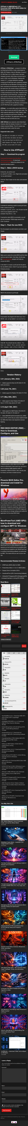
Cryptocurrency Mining (6, 12)
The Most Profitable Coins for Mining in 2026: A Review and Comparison (13, 863)
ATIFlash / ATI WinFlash (6, 639)
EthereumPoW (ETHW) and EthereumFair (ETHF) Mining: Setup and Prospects (12, 926)
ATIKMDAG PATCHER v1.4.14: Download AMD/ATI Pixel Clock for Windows (13, 722)
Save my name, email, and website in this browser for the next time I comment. (12, 1105)
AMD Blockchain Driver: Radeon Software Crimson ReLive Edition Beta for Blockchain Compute (13, 784)
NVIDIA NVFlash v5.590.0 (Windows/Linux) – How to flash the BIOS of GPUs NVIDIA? (14, 767)
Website (4, 1099)
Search (24, 646)
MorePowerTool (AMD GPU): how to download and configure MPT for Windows (14, 523)
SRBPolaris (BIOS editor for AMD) (11, 565)
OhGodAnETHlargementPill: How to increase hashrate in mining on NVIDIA (14, 778)
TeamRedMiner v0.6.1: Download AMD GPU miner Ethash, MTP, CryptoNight (13, 716)
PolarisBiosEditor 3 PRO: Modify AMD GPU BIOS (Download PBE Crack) (13, 739)
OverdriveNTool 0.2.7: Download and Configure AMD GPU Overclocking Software (13, 733)
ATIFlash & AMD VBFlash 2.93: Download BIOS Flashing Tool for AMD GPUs (13, 772)
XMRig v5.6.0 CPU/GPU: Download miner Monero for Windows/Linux (13, 796)
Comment (4, 1067)
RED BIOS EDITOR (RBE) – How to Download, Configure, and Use (13, 431)
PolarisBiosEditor (7, 259)
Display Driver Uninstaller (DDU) (11, 570)
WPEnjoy (2, 1118)
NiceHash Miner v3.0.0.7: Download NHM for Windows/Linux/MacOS (14, 750)
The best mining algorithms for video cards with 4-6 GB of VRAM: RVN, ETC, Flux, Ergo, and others (13, 885)
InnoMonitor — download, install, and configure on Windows (13, 1052)
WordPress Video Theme (19, 1116)
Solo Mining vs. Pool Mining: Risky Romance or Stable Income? (13, 1010)
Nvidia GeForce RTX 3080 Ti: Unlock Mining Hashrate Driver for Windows (13, 756)
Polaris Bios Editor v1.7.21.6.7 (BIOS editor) (13, 568)
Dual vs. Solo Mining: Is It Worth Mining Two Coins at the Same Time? (12, 1031)
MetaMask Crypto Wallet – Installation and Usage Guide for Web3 (12, 843)
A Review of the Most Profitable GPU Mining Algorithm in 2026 (13, 989)
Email (3, 1092)
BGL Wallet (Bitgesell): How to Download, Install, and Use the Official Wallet (12, 822)
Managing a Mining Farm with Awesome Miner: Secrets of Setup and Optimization (13, 905)
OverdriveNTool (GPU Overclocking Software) (14, 573)
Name (3, 1085)
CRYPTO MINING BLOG (9, 2)
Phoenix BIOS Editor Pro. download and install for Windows (12, 483)
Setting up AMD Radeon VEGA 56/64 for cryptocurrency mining (12, 744)
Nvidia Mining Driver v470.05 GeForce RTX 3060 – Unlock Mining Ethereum (13, 727)
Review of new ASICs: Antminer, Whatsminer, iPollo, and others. (13, 947)
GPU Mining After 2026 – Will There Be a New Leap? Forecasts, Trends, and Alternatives (13, 968)
